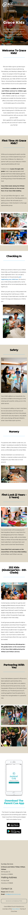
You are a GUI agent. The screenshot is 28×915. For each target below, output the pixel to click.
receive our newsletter (14, 901)
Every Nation (16, 909)
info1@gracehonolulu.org (12, 894)
